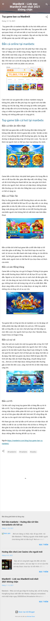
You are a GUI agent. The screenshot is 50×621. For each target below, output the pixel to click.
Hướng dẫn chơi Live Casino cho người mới (22, 552)
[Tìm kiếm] (46, 4)
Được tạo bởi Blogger (26, 612)
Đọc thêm (43, 545)
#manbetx (23, 452)
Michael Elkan (31, 616)
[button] (46, 17)
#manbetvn (12, 452)
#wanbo (33, 452)
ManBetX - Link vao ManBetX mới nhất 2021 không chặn (25, 6)
